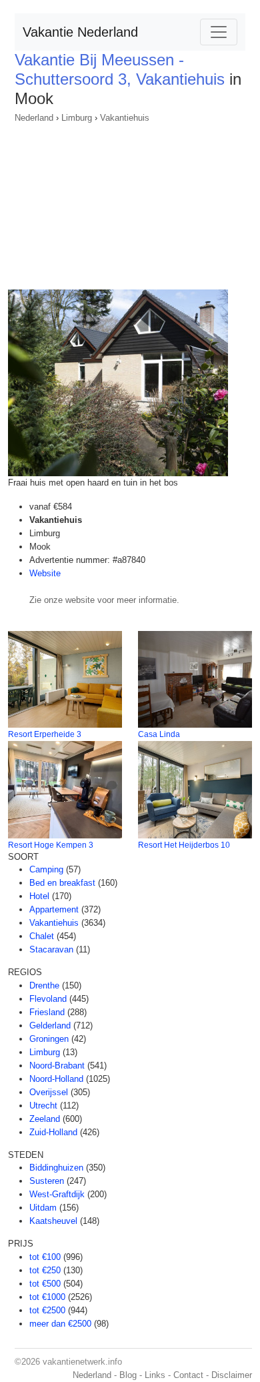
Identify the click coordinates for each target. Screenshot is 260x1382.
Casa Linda (159, 734)
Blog (128, 1375)
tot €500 (45, 1284)
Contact (188, 1375)
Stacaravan (51, 949)
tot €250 (45, 1270)
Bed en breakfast (62, 883)
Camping (46, 869)
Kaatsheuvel (53, 1221)
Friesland (47, 1012)
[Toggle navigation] (218, 32)
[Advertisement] (130, 202)
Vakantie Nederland (80, 32)
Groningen (49, 1039)
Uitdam (43, 1208)
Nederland (34, 118)
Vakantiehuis (124, 118)
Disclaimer (231, 1375)
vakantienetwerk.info (82, 1362)
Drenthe (44, 985)
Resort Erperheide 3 (44, 734)
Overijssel (48, 1092)
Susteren (46, 1181)
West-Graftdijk (57, 1194)
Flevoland (48, 999)
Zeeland (44, 1119)
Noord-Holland (56, 1079)
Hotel (39, 896)
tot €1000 (47, 1297)
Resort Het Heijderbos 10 (184, 845)
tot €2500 (47, 1310)
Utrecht (43, 1106)
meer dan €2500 (60, 1324)
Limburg (76, 118)
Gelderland (50, 1025)
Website (45, 573)
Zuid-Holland (53, 1132)
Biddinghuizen (56, 1168)
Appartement (54, 909)
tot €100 (45, 1257)
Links (155, 1375)
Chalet (41, 936)
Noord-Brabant (57, 1066)
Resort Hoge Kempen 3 (50, 845)
